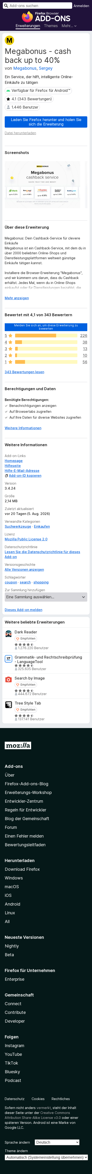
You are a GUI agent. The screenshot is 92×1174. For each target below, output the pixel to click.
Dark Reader (26, 632)
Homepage (14, 461)
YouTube (13, 1054)
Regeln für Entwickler (25, 809)
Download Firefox (22, 869)
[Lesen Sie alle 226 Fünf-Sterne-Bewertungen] (46, 335)
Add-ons (14, 766)
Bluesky (12, 1071)
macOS (12, 886)
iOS (8, 895)
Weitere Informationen (23, 428)
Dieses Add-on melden (23, 610)
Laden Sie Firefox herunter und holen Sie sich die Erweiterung (46, 121)
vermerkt (44, 1108)
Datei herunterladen (20, 133)
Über (9, 775)
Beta (9, 954)
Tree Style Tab (28, 703)
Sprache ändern (17, 1142)
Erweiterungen (28, 25)
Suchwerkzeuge (18, 526)
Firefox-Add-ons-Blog (26, 783)
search (25, 582)
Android (12, 904)
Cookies (38, 1099)
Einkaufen (42, 526)
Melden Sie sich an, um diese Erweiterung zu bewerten (46, 327)
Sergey (46, 68)
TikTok (11, 1063)
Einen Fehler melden (24, 836)
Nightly (12, 945)
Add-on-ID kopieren (25, 476)
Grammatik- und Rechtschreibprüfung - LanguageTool (48, 659)
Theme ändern (16, 1151)
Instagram (14, 1045)
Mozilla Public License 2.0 (26, 539)
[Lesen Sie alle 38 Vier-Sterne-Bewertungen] (46, 342)
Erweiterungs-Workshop (28, 792)
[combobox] (37, 5)
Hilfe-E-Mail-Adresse (22, 471)
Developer (15, 1021)
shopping (41, 582)
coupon (11, 582)
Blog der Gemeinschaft (27, 818)
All (7, 921)
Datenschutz (15, 1099)
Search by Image (30, 678)
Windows (14, 877)
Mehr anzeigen (17, 298)
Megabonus (25, 68)
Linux (10, 912)
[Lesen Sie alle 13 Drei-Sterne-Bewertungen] (46, 349)
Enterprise (14, 979)
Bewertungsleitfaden (25, 844)
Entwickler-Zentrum (24, 801)
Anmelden (81, 6)
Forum (11, 827)
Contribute (15, 1012)
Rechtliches (61, 1099)
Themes (51, 25)
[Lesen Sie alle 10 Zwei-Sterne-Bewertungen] (46, 355)
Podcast (13, 1080)
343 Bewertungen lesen (24, 372)
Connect (13, 1003)
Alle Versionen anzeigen (24, 569)
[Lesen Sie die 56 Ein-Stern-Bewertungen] (46, 362)
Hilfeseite (13, 466)
